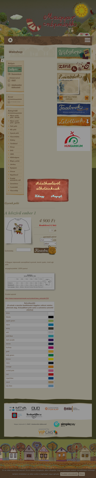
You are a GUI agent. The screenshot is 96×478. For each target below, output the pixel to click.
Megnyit (56, 196)
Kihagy (39, 196)
